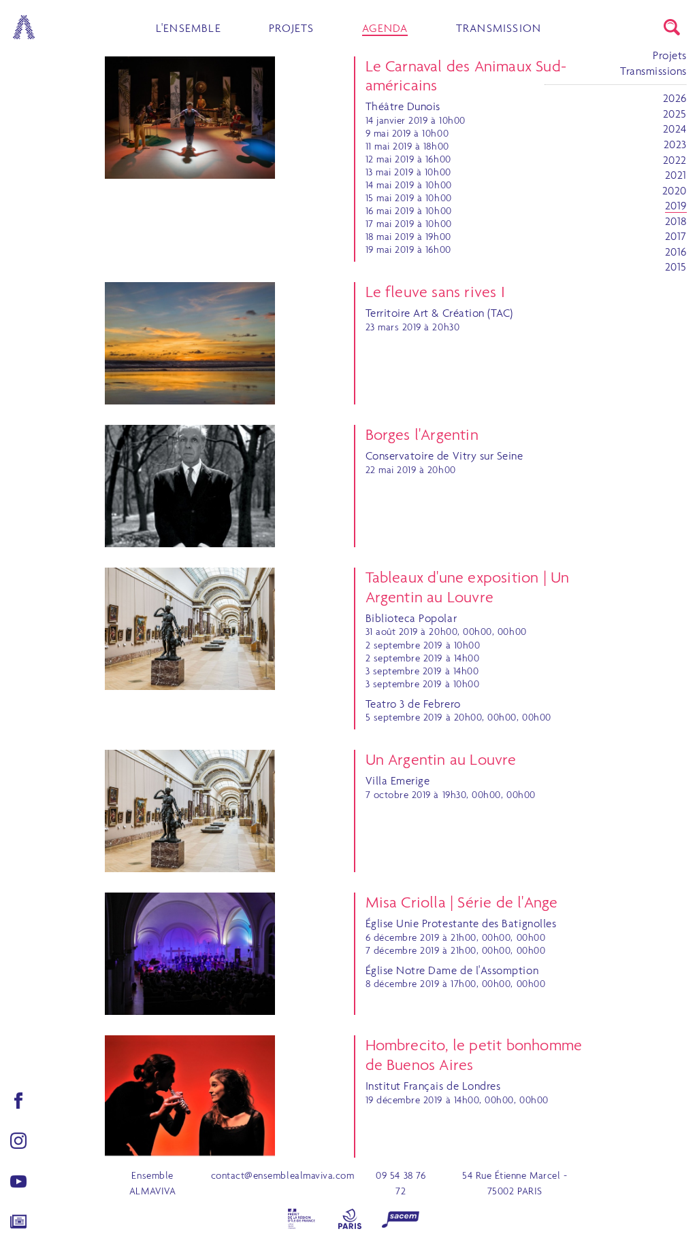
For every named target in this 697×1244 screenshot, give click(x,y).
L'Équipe (178, 118)
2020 (674, 190)
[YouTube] (18, 1185)
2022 (675, 160)
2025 (675, 113)
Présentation (189, 47)
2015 (676, 266)
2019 (676, 205)
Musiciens (182, 70)
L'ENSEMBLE (188, 28)
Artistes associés (200, 94)
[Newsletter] (18, 1225)
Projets (670, 55)
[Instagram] (18, 1145)
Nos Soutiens (190, 141)
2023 (675, 144)
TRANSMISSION (498, 28)
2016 (676, 251)
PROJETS (291, 28)
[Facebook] (18, 1104)
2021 (676, 175)
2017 (676, 236)
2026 (675, 98)
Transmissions (653, 70)
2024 (675, 128)
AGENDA (385, 28)
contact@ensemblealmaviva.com (283, 1175)
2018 (676, 221)
